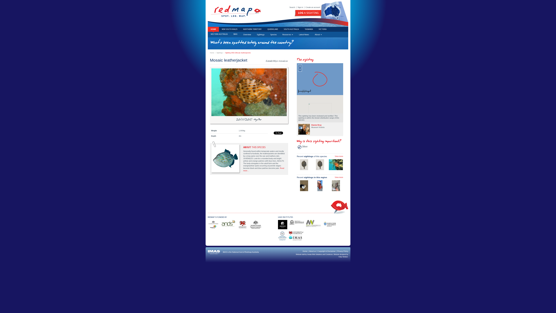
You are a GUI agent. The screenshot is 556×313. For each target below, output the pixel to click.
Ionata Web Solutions (314, 254)
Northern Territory (252, 29)
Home (213, 29)
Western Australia (219, 34)
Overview (247, 34)
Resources (286, 34)
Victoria (323, 29)
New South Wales (229, 29)
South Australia (291, 29)
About (317, 34)
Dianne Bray (316, 125)
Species (273, 34)
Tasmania (309, 29)
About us (312, 251)
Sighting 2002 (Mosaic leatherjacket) (238, 53)
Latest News (304, 34)
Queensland (272, 29)
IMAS (235, 34)
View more (339, 156)
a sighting (308, 12)
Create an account (313, 7)
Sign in (300, 7)
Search (292, 7)
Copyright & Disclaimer (327, 251)
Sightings (261, 34)
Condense (329, 254)
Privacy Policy (342, 251)
